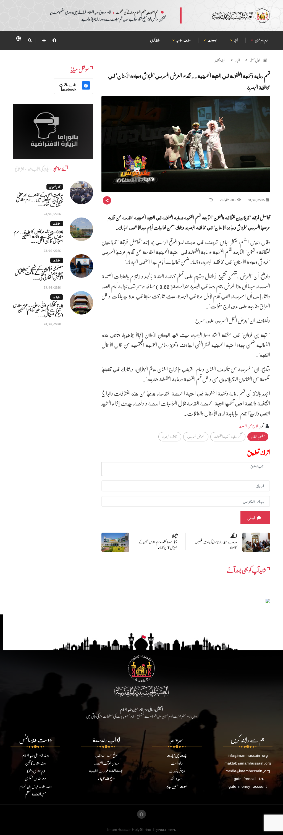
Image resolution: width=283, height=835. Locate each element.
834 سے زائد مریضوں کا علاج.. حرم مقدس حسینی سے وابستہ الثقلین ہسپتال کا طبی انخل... (38, 236)
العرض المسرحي (196, 436)
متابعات (56, 223)
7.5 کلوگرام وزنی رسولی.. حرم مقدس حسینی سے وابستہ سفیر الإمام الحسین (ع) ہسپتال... (38, 309)
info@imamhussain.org (248, 755)
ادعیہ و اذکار (177, 778)
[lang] (18, 39)
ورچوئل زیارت (177, 770)
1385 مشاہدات (228, 200)
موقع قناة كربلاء (106, 778)
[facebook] (54, 40)
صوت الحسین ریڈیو (177, 786)
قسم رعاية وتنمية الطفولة (228, 436)
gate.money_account (248, 786)
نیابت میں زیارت (177, 755)
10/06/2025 (256, 200)
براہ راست (177, 763)
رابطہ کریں (154, 40)
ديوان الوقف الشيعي (106, 763)
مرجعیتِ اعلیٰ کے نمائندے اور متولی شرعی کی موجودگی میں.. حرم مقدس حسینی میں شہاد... (39, 199)
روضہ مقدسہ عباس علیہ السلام (35, 786)
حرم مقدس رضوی (35, 770)
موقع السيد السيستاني (106, 755)
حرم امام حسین (261, 40)
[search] (29, 40)
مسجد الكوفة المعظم (35, 794)
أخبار (236, 40)
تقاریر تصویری (54, 187)
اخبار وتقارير (220, 60)
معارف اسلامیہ (183, 40)
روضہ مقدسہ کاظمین (35, 763)
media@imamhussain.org (248, 770)
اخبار (237, 60)
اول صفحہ (255, 60)
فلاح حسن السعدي (248, 425)
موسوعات (212, 40)
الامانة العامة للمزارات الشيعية (106, 770)
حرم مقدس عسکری (35, 778)
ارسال (251, 517)
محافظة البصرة (169, 436)
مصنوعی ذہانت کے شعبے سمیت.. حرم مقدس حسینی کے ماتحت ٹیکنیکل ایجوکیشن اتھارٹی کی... (39, 273)
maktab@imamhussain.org (247, 763)
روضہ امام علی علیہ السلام (35, 755)
